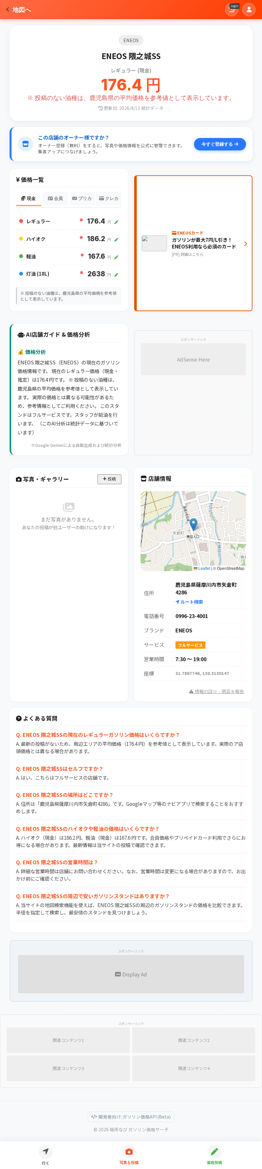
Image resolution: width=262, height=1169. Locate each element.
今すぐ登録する (218, 144)
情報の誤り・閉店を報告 (219, 691)
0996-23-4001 (191, 616)
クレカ (111, 198)
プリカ (84, 198)
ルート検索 (191, 601)
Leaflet (203, 568)
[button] (193, 524)
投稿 (111, 479)
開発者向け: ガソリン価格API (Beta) (134, 1116)
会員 (58, 198)
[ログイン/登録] (249, 9)
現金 (31, 198)
